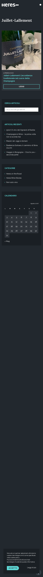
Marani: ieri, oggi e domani (17, 141)
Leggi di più (31, 567)
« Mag (7, 241)
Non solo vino (12, 182)
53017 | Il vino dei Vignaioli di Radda (20, 130)
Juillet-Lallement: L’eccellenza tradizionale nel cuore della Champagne (17, 78)
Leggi (21, 87)
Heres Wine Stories (13, 178)
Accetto (13, 568)
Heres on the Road (14, 174)
